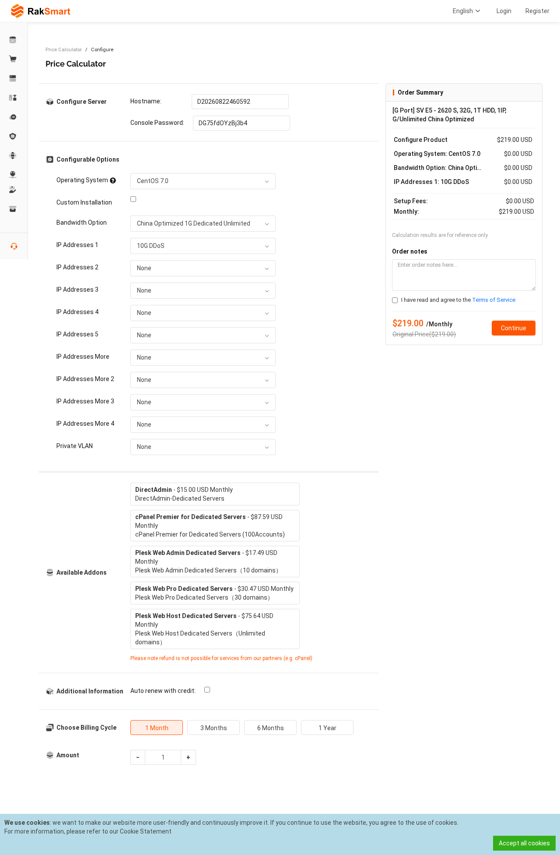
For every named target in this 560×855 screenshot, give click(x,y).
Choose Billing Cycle (86, 727)
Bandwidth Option (81, 222)
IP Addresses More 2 (85, 378)
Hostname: (145, 101)
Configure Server (81, 101)
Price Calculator (64, 50)
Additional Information (87, 691)
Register (537, 10)
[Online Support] (14, 246)
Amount (67, 755)
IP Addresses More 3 (85, 401)
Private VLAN (74, 445)
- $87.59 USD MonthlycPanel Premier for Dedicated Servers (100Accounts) (210, 525)
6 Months (270, 727)
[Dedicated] (14, 78)
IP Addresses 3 (77, 289)
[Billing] (14, 209)
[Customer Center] (14, 39)
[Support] (14, 189)
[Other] (14, 136)
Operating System (82, 180)
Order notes (409, 251)
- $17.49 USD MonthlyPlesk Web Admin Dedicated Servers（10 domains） (208, 561)
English (463, 10)
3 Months (213, 727)
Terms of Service (493, 300)
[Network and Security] (14, 174)
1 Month (156, 727)
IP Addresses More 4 (85, 423)
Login (504, 10)
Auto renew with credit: (163, 690)
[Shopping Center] (14, 59)
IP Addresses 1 (77, 244)
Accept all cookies (524, 843)
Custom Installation (84, 202)
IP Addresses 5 (77, 334)
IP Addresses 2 (77, 267)
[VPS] (14, 117)
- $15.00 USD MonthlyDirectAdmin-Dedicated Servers (184, 494)
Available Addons (81, 572)
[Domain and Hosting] (14, 155)
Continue (513, 328)
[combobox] (203, 181)
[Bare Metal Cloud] (14, 97)
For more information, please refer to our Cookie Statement (88, 831)
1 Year (327, 727)
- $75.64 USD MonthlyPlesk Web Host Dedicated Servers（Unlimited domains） (204, 629)
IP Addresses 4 (77, 311)
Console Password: (157, 122)
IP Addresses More (82, 356)
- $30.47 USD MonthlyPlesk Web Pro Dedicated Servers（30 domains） (214, 593)
